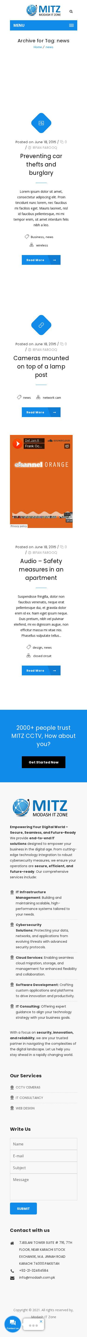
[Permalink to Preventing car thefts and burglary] (41, 102)
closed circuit (42, 656)
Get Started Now (43, 762)
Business (37, 237)
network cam (52, 397)
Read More (35, 260)
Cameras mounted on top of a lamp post (41, 366)
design (37, 647)
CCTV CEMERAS (28, 1087)
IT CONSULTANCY (29, 1097)
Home (38, 47)
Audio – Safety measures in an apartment (41, 569)
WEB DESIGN (25, 1108)
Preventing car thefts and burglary (41, 164)
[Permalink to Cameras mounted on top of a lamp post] (41, 304)
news (49, 47)
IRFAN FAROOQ (45, 147)
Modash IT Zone (43, 1317)
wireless (42, 245)
